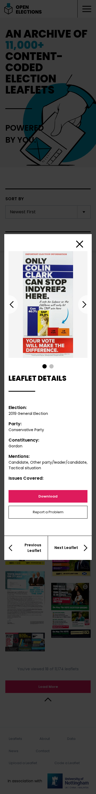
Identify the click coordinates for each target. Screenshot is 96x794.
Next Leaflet (66, 547)
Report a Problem (48, 512)
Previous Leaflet (33, 547)
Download (48, 496)
